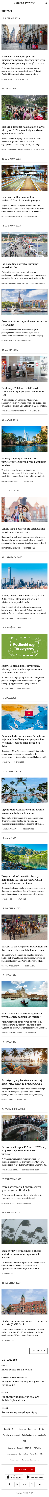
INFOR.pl (28, 1448)
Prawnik (5, 1393)
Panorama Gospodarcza (30, 1460)
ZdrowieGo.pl (23, 1454)
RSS (24, 1441)
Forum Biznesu (15, 1460)
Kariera (42, 1429)
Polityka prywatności (11, 1435)
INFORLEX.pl (37, 1448)
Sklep (41, 1454)
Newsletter (34, 1454)
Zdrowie (5, 1408)
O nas (14, 1429)
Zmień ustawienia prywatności (34, 1435)
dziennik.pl (11, 1448)
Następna (37, 1351)
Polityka (5, 1365)
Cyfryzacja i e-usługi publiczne (14, 1377)
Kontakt (7, 1429)
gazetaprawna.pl (11, 1454)
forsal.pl (20, 1448)
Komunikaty (32, 1429)
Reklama (22, 1429)
